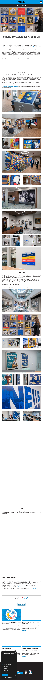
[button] (9, 677)
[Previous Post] (17, 5)
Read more (4, 633)
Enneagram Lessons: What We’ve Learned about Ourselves (11, 623)
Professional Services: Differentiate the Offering (30, 623)
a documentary (32, 47)
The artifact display (29, 85)
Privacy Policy (4, 662)
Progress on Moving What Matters (30, 648)
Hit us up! (35, 588)
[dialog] (9, 665)
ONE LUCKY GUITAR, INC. (38, 676)
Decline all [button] (12, 674)
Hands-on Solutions (6, 648)
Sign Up (20, 673)
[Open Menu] (41, 2)
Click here (19, 587)
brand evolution (24, 47)
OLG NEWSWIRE (23, 38)
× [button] (15, 652)
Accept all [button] (5, 674)
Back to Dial (22, 604)
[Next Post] (25, 5)
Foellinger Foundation (6, 47)
